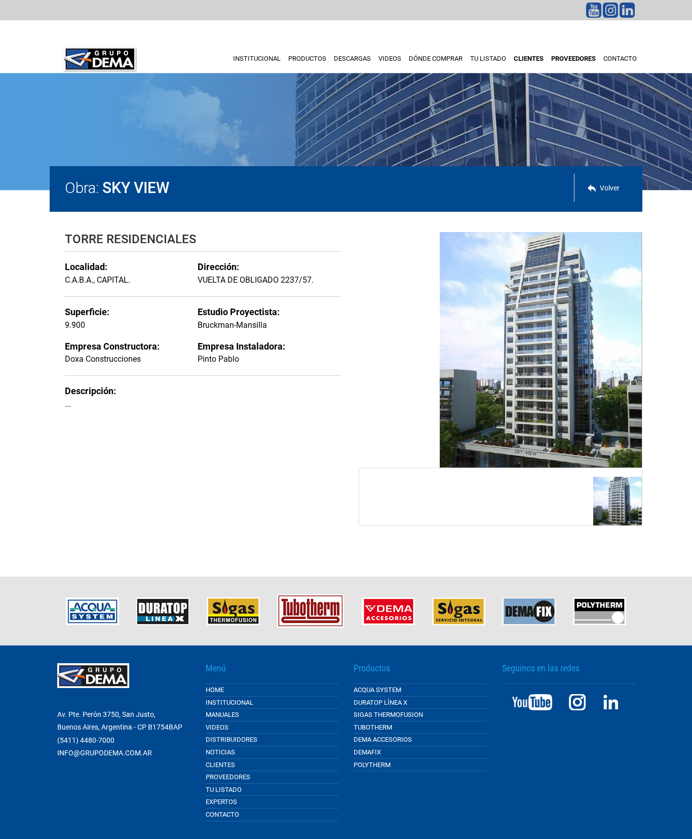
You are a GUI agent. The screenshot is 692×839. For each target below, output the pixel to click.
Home (215, 690)
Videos (389, 58)
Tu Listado (224, 789)
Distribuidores (231, 739)
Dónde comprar (436, 58)
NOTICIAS (220, 752)
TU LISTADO (488, 58)
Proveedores (228, 777)
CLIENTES (529, 58)
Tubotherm (373, 727)
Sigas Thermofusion (388, 714)
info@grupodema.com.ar (104, 753)
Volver (610, 188)
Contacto (620, 58)
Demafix (367, 752)
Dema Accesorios (383, 739)
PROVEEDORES (573, 58)
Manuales (222, 714)
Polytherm (372, 765)
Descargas (352, 58)
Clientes (220, 765)
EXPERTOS (221, 802)
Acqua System (377, 690)
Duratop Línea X (380, 702)
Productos (307, 58)
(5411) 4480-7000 (85, 740)
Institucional (257, 58)
